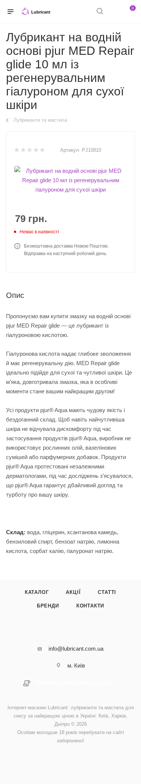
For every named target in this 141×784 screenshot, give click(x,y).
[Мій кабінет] (114, 12)
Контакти (90, 606)
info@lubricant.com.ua (76, 648)
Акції (73, 592)
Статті (107, 592)
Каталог (37, 592)
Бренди (48, 606)
